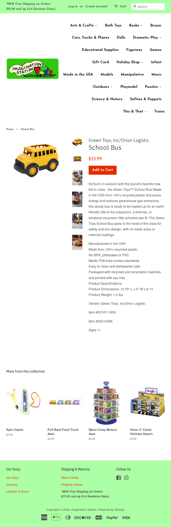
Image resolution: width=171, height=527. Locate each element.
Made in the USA (78, 74)
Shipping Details (72, 484)
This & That (133, 111)
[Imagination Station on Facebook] (118, 478)
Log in (73, 6)
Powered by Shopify (111, 509)
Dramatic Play (146, 37)
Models (107, 74)
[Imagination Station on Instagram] (126, 478)
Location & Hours (17, 491)
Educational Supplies (100, 50)
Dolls (121, 37)
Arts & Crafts (82, 25)
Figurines (134, 50)
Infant (156, 62)
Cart (123, 6)
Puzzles (152, 87)
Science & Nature (107, 99)
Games (156, 50)
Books (134, 25)
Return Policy (70, 477)
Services (12, 484)
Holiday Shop (128, 62)
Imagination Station (84, 509)
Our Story (12, 477)
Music (156, 74)
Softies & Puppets (146, 99)
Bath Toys (113, 25)
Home (10, 129)
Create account (96, 6)
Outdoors (101, 87)
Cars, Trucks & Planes (90, 37)
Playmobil (128, 87)
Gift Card (100, 62)
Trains (159, 111)
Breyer (156, 25)
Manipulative (132, 74)
